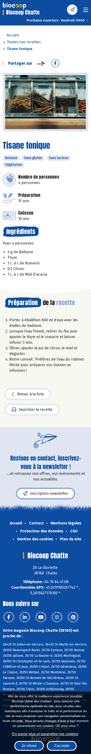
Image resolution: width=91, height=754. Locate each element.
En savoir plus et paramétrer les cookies (45, 734)
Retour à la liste (30, 394)
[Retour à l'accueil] (14, 5)
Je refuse (29, 746)
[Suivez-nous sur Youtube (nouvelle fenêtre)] (41, 617)
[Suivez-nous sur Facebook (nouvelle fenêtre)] (8, 617)
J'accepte (62, 746)
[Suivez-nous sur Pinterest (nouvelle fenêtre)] (73, 617)
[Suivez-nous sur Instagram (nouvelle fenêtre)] (57, 617)
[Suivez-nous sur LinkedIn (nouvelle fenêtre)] (25, 617)
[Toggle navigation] (85, 11)
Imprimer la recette (35, 409)
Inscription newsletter (49, 493)
